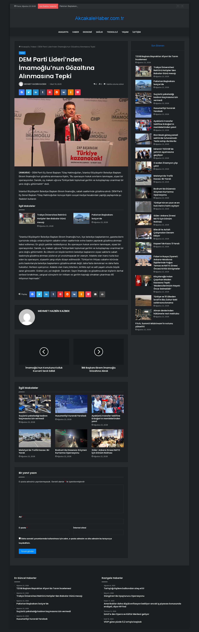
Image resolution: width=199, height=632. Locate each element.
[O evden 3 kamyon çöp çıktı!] (143, 166)
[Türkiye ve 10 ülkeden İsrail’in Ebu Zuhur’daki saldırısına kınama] (143, 300)
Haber (75, 32)
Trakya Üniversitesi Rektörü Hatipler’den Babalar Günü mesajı (51, 218)
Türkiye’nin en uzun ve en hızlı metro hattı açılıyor (167, 204)
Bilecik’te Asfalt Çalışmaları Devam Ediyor (164, 232)
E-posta (23, 527)
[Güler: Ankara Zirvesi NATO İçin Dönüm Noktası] (108, 438)
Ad (21, 517)
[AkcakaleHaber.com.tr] (99, 18)
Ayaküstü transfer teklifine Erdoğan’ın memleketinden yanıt (106, 418)
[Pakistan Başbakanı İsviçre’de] (81, 218)
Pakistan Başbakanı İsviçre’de (73, 6)
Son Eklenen (157, 45)
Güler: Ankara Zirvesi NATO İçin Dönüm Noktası (106, 451)
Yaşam (125, 32)
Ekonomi (87, 32)
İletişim (137, 32)
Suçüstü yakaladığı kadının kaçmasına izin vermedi (33, 417)
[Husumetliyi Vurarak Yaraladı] (71, 404)
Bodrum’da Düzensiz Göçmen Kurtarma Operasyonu (71, 451)
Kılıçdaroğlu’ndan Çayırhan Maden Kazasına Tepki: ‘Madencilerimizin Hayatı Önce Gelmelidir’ (167, 282)
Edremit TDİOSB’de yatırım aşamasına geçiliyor (164, 152)
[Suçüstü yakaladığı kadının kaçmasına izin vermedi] (35, 404)
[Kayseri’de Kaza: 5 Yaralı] (143, 247)
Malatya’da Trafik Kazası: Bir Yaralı (34, 451)
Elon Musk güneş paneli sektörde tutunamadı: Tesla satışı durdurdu (166, 138)
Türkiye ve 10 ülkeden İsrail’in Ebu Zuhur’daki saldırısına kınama (165, 299)
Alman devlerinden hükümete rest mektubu (166, 312)
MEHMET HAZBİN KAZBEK (35, 84)
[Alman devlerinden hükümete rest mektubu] (143, 314)
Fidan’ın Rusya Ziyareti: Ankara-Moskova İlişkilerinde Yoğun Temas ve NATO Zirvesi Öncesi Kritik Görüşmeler (167, 262)
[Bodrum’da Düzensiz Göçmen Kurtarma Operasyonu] (71, 438)
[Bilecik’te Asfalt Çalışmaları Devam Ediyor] (143, 233)
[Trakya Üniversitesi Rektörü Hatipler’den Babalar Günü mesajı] (27, 218)
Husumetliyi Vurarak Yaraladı (70, 415)
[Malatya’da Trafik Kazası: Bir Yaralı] (35, 438)
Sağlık (99, 32)
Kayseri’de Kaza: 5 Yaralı (166, 243)
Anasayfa (63, 32)
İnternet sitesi (79, 527)
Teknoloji (112, 32)
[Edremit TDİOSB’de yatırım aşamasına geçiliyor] (143, 153)
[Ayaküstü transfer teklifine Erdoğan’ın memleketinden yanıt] (108, 404)
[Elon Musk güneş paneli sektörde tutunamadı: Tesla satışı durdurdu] (143, 139)
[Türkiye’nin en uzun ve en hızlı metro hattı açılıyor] (143, 206)
